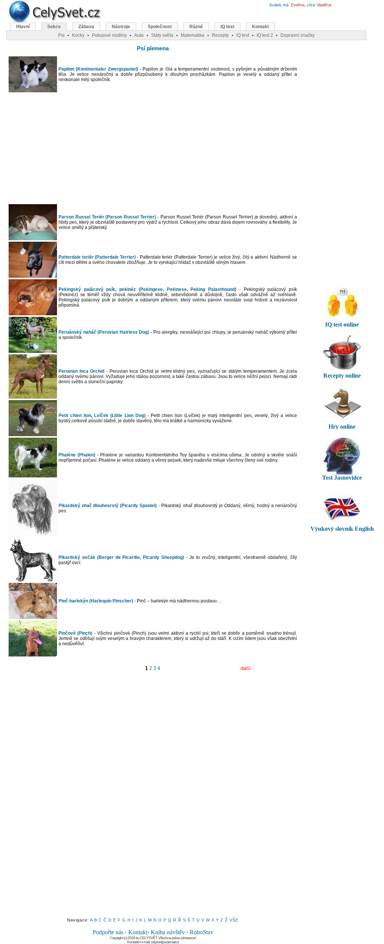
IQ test (227, 26)
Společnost (160, 26)
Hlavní (23, 26)
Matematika (192, 35)
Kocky (78, 35)
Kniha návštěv (168, 932)
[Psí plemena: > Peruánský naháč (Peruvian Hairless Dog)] (33, 351)
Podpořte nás (108, 932)
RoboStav (201, 932)
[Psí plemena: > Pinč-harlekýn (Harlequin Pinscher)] (33, 617)
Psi (61, 35)
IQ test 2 (264, 35)
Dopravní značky (297, 35)
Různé (196, 26)
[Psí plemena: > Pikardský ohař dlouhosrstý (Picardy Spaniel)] (33, 535)
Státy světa (162, 35)
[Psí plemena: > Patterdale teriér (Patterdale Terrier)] (33, 276)
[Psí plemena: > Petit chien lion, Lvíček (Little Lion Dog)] (33, 434)
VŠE (234, 920)
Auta (139, 35)
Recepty (220, 35)
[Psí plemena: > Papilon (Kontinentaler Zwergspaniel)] (33, 90)
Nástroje (121, 26)
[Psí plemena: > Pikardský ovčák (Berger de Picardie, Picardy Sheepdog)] (33, 580)
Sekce (54, 26)
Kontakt (137, 932)
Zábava (86, 26)
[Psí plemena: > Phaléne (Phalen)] (33, 476)
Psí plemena (153, 48)
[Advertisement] (153, 148)
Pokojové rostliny (109, 35)
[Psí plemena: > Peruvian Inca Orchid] (33, 397)
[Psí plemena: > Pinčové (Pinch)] (33, 655)
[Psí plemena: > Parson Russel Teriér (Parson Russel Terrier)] (33, 238)
